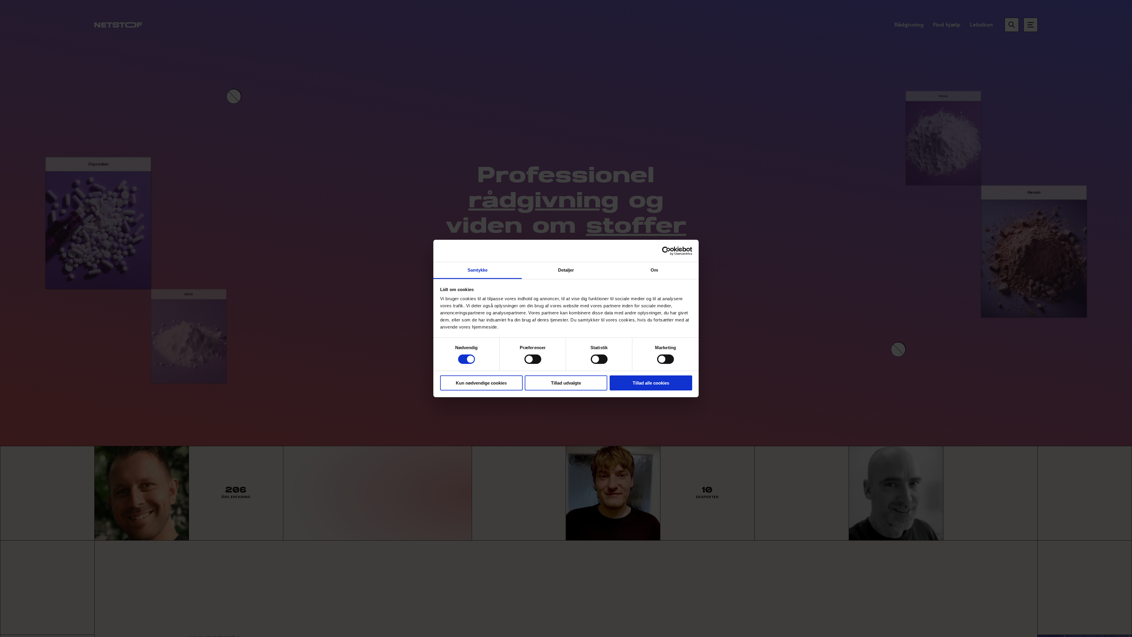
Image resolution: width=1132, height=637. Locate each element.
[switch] (532, 359)
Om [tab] (654, 269)
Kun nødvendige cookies (481, 382)
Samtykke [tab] (478, 269)
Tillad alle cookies (651, 382)
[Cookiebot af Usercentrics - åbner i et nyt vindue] (666, 250)
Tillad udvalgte (566, 382)
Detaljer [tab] (566, 269)
